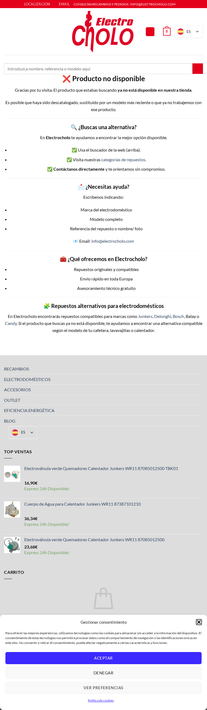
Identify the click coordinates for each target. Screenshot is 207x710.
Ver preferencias (103, 687)
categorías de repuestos (123, 159)
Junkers (145, 316)
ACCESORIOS (17, 389)
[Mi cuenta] (150, 31)
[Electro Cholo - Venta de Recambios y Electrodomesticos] (103, 31)
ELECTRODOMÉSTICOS (27, 379)
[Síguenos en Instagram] (185, 4)
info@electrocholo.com (112, 240)
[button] (199, 622)
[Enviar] (197, 68)
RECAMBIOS (16, 368)
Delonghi (162, 316)
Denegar (103, 672)
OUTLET (12, 400)
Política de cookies (101, 700)
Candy (11, 323)
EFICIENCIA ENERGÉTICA (29, 410)
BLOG (9, 420)
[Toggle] (199, 369)
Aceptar (103, 658)
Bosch (178, 316)
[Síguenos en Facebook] (180, 4)
